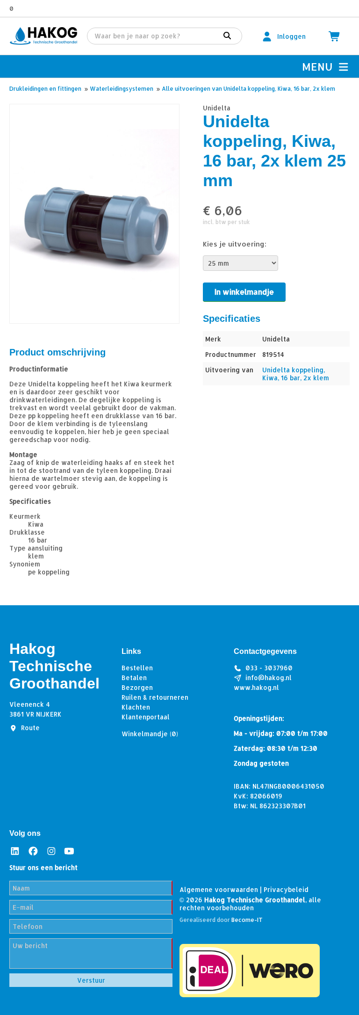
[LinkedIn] (15, 850)
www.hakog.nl (256, 687)
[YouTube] (69, 850)
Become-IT (247, 919)
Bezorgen (137, 687)
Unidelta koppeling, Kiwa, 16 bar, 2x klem (295, 374)
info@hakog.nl (268, 678)
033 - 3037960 (269, 668)
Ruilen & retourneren (155, 697)
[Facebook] (33, 850)
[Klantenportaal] (267, 36)
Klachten (136, 707)
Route (30, 728)
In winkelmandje (244, 292)
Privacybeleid (286, 889)
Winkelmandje (150, 734)
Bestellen (137, 668)
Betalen (134, 678)
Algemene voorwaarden (219, 889)
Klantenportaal (146, 717)
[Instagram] (51, 850)
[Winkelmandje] (335, 36)
